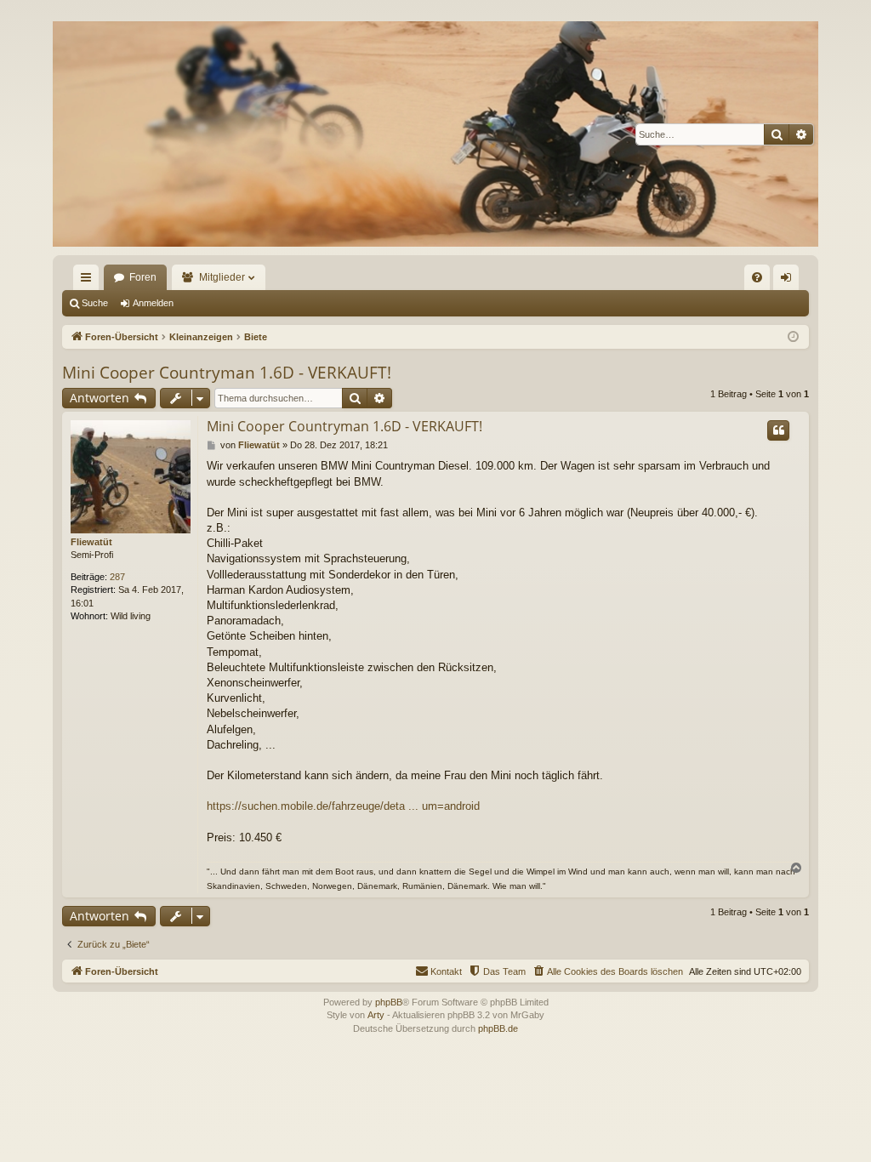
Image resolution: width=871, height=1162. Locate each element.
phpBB (388, 1002)
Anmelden (153, 303)
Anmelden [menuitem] (789, 280)
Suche (95, 303)
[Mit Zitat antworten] (778, 430)
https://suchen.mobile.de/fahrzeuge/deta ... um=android (343, 806)
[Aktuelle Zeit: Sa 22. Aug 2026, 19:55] (793, 337)
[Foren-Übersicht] (435, 134)
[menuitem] (757, 277)
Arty (375, 1015)
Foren (143, 277)
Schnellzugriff (89, 280)
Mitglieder (222, 277)
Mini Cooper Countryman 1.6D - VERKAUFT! (226, 373)
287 (117, 577)
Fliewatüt (91, 542)
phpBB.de (498, 1028)
